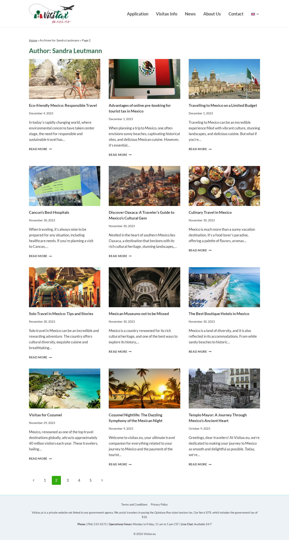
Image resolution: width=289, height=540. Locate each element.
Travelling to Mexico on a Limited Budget (223, 105)
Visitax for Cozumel (45, 415)
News (190, 13)
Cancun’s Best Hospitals (49, 212)
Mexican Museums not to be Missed (139, 313)
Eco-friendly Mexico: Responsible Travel (63, 105)
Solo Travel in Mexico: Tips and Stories (61, 313)
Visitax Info (166, 13)
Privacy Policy (159, 504)
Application (137, 13)
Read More (40, 149)
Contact (236, 13)
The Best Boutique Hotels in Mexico (219, 313)
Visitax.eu (150, 534)
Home (33, 40)
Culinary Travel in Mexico (210, 212)
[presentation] (64, 79)
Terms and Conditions (134, 504)
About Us (212, 13)
